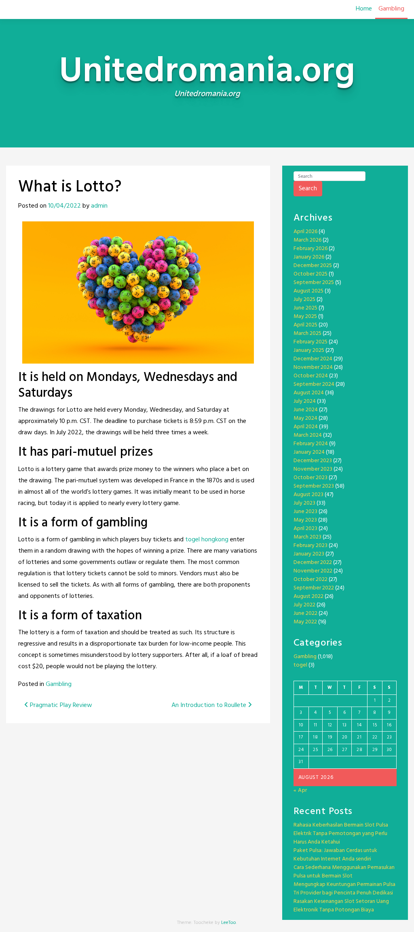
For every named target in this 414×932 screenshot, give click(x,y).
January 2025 (309, 350)
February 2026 (310, 248)
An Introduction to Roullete (209, 705)
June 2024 (306, 409)
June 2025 (305, 308)
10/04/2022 (64, 206)
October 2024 (311, 376)
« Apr (301, 790)
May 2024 (305, 418)
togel (300, 665)
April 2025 (305, 325)
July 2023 (304, 503)
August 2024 (309, 393)
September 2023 (314, 486)
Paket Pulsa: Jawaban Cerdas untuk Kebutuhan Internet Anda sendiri (335, 855)
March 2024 (308, 435)
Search (308, 188)
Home (364, 9)
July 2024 (305, 401)
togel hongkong (206, 539)
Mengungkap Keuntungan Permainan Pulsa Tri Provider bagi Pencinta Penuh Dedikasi (344, 889)
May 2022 (305, 622)
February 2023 (310, 545)
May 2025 (305, 316)
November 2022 (313, 571)
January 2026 (309, 257)
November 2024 (313, 367)
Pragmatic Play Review (60, 705)
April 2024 (306, 426)
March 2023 (307, 537)
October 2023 (310, 477)
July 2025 (304, 299)
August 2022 (308, 596)
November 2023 (313, 469)
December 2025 (313, 265)
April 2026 (305, 231)
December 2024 (313, 359)
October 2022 (310, 579)
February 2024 (311, 443)
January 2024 (309, 452)
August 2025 (308, 291)
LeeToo (228, 923)
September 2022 (314, 588)
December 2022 (313, 562)
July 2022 (304, 605)
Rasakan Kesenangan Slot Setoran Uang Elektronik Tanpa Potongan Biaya (341, 906)
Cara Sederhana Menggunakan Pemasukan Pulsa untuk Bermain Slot (344, 872)
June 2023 (305, 511)
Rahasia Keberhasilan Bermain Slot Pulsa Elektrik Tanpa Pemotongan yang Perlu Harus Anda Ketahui (341, 833)
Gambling (391, 9)
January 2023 (309, 554)
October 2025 (310, 274)
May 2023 (305, 520)
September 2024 (314, 384)
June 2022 (305, 613)
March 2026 (307, 240)
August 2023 (308, 494)
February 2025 (310, 342)
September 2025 (314, 282)
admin (99, 206)
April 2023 (305, 528)
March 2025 (307, 333)
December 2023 (313, 460)
